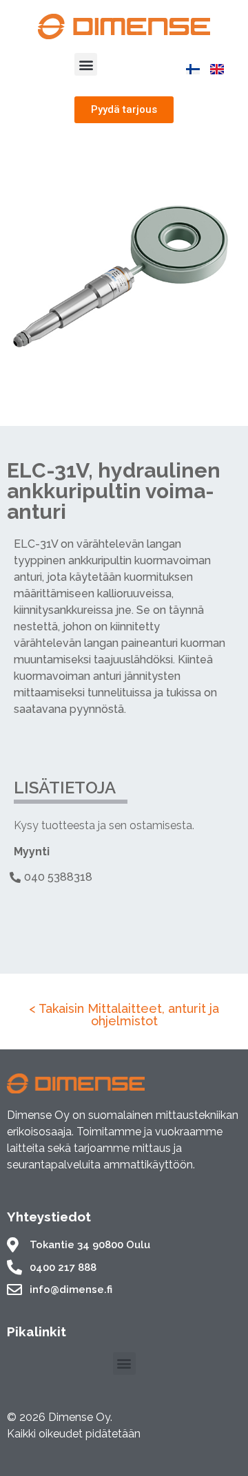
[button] (85, 64)
